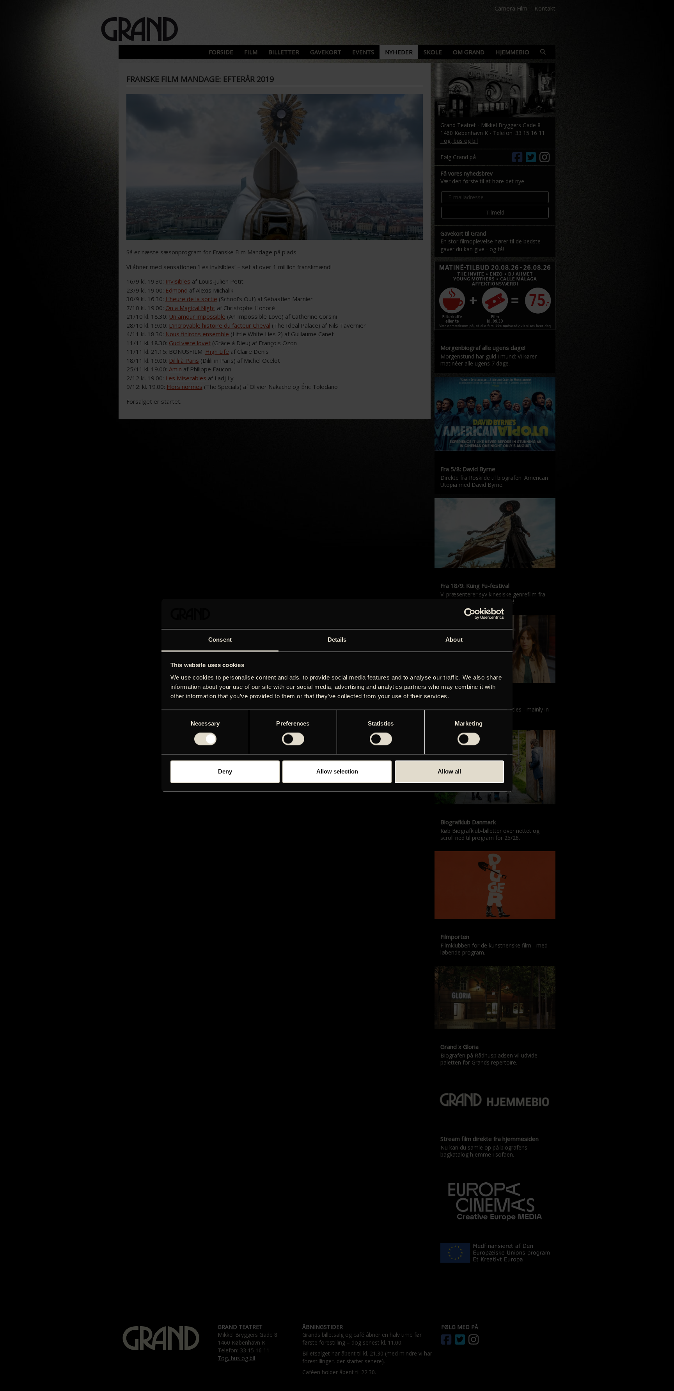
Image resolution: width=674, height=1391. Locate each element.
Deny (225, 771)
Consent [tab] (220, 639)
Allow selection (337, 771)
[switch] (293, 739)
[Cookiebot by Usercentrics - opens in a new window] (470, 614)
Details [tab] (337, 639)
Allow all (449, 771)
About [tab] (454, 639)
